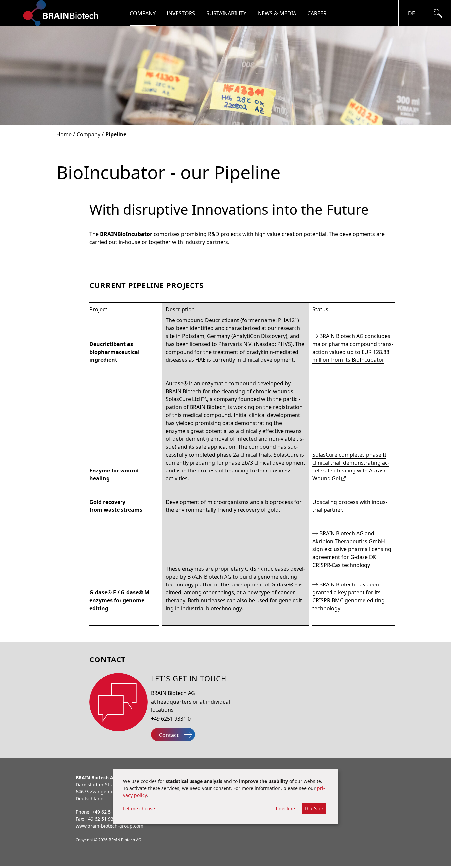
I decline (285, 808)
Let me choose (139, 808)
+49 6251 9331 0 (171, 718)
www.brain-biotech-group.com (109, 826)
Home (64, 134)
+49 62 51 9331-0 (110, 812)
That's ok (314, 808)
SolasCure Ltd (183, 399)
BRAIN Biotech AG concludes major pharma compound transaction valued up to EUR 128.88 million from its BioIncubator (352, 347)
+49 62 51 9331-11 (105, 819)
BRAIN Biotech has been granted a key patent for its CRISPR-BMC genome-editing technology (348, 596)
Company (88, 134)
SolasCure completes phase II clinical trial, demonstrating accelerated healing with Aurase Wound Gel (350, 466)
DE (411, 13)
